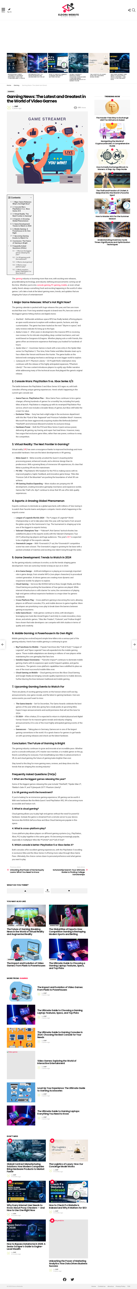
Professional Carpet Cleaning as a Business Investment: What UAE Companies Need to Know (16, 76)
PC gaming (55, 285)
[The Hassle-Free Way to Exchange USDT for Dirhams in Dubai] (112, 107)
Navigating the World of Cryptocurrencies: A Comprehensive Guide (112, 143)
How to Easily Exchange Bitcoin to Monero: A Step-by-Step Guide (112, 168)
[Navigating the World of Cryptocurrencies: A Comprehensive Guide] (112, 131)
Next (129, 67)
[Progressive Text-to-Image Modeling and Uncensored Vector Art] (37, 63)
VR (25, 449)
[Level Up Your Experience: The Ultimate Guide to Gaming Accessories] (21, 1092)
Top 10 (9, 12)
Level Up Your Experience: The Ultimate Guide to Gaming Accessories (61, 1089)
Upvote (25, 890)
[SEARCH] (133, 10)
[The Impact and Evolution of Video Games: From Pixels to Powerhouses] (26, 950)
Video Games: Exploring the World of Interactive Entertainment (56, 1062)
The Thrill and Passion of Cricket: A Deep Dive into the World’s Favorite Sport (112, 192)
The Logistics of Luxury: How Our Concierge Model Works (98, 75)
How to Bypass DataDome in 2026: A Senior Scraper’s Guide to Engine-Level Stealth (26, 1246)
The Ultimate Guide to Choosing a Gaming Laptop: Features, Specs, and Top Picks (67, 966)
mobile (64, 285)
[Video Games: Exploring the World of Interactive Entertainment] (21, 1065)
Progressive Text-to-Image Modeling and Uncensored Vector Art (36, 75)
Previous (8, 67)
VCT (69, 537)
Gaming (11, 925)
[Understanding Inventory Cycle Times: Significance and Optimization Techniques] (112, 229)
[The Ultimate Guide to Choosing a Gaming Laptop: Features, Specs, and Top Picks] (68, 950)
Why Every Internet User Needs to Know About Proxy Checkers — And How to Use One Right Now (119, 76)
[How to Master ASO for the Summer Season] (112, 206)
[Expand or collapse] (31, 197)
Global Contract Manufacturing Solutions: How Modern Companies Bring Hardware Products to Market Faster (78, 77)
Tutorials (20, 925)
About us (111, 1286)
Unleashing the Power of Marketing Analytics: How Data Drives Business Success (68, 1263)
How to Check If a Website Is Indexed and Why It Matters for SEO (58, 75)
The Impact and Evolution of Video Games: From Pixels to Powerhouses (26, 964)
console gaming (43, 285)
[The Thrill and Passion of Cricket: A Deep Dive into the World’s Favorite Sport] (112, 180)
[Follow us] (129, 10)
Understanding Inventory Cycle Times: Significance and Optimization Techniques (112, 242)
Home (94, 1286)
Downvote (69, 890)
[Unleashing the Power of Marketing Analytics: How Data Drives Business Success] (68, 1238)
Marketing (54, 925)
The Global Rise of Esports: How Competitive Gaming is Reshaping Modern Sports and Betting (67, 932)
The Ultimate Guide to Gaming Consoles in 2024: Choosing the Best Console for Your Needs (60, 1035)
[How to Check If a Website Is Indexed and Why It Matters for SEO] (58, 63)
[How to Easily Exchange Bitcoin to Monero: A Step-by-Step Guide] (112, 156)
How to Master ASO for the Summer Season (112, 217)
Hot (10, 1141)
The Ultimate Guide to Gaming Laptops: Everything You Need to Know (58, 1112)
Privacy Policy (120, 1286)
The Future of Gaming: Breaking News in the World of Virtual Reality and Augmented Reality (25, 932)
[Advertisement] (68, 36)
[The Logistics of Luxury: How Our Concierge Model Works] (99, 63)
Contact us (101, 1286)
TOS (128, 1286)
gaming (19, 278)
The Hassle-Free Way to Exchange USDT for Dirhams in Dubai (112, 118)
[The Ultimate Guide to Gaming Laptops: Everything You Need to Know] (21, 1115)
